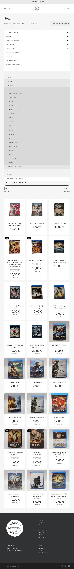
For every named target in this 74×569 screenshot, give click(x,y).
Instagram (41, 550)
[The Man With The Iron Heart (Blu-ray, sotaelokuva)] (37, 480)
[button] (5, 8)
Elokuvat (30, 24)
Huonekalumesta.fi (43, 553)
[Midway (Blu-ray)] (14, 368)
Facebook (41, 548)
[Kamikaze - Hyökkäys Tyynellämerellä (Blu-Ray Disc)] (59, 292)
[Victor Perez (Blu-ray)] (14, 403)
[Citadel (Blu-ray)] (59, 403)
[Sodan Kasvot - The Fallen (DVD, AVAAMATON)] (14, 439)
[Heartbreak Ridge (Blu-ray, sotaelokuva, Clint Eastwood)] (59, 439)
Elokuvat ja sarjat (15, 24)
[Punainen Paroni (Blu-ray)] (37, 209)
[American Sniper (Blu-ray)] (59, 368)
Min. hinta (6, 191)
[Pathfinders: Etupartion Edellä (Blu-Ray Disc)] (37, 331)
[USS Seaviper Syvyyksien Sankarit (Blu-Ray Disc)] (59, 246)
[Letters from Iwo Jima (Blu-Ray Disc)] (37, 292)
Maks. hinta (67, 191)
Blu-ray (24, 24)
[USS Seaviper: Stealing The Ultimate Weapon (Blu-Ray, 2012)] (59, 480)
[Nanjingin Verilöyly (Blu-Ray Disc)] (14, 331)
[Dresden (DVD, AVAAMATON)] (37, 439)
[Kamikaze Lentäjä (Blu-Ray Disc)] (14, 292)
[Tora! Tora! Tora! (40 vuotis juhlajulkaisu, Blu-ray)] (14, 209)
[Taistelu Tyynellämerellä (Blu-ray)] (59, 331)
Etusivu (6, 24)
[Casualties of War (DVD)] (59, 209)
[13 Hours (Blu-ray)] (37, 368)
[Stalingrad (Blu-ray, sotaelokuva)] (14, 480)
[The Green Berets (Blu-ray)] (37, 246)
